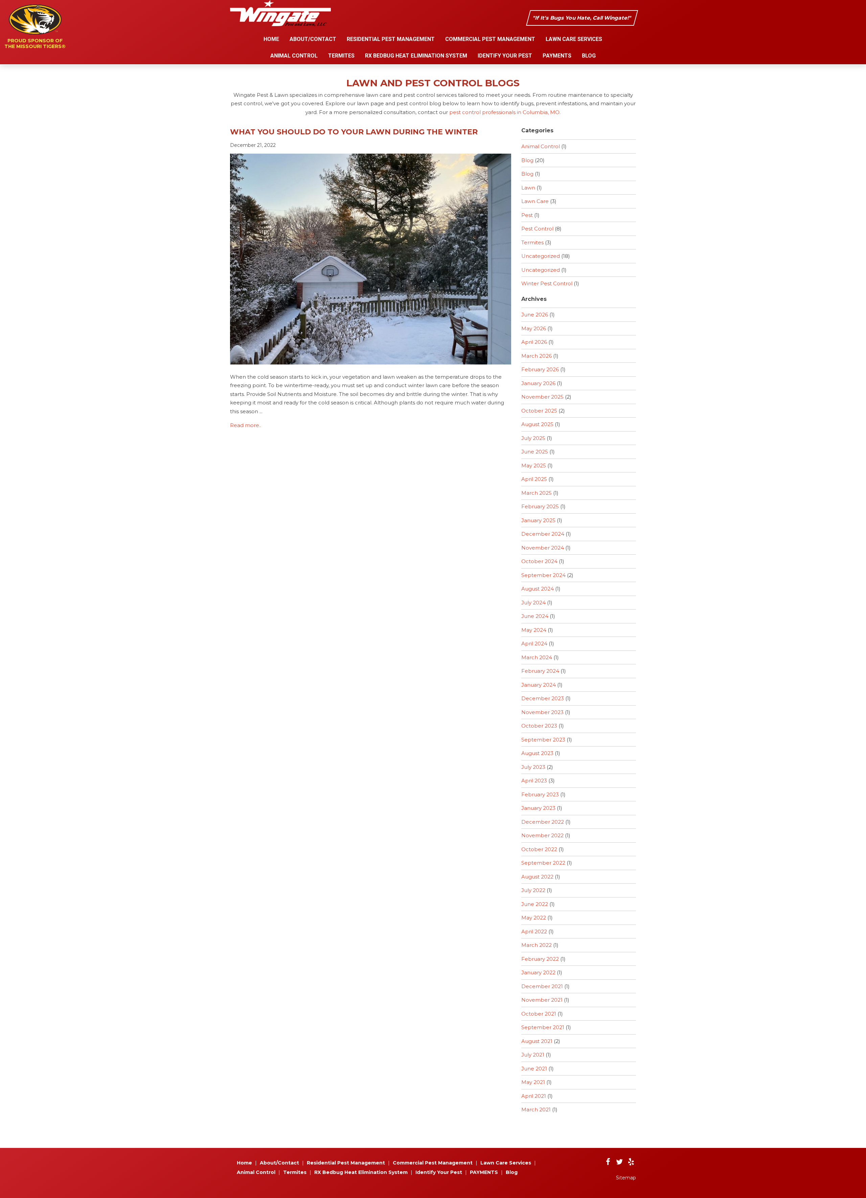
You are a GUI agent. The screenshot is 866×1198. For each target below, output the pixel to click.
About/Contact (313, 39)
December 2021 (542, 986)
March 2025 (536, 493)
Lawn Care (535, 201)
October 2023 (539, 726)
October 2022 (539, 849)
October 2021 (538, 1014)
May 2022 (533, 917)
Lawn (528, 187)
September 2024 (543, 575)
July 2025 (533, 438)
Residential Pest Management (391, 39)
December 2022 (542, 822)
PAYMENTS (557, 55)
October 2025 (539, 410)
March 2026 (536, 356)
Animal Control (294, 55)
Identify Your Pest (505, 55)
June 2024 (534, 616)
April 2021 (533, 1096)
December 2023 (542, 698)
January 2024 (538, 685)
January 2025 (538, 520)
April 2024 (534, 643)
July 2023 (533, 767)
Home (271, 39)
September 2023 (543, 739)
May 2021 (533, 1082)
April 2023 (534, 780)
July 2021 (532, 1054)
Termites (341, 55)
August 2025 (537, 424)
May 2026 (533, 328)
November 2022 (542, 835)
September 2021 (542, 1027)
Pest (527, 215)
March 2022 (536, 945)
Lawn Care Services (574, 39)
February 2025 (540, 506)
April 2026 (534, 342)
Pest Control (537, 228)
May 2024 (533, 630)
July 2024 (533, 602)
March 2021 (536, 1109)
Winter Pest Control (546, 283)
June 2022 (534, 904)
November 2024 (542, 548)
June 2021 (534, 1068)
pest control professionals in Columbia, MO (504, 112)
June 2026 (534, 314)
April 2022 (534, 931)
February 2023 (540, 794)
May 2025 (533, 465)
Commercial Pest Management (490, 39)
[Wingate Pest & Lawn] (280, 25)
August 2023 (537, 753)
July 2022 (533, 890)
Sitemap (626, 1178)
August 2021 (536, 1041)
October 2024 (539, 561)
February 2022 (540, 959)
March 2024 (536, 657)
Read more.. (245, 425)
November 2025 (542, 397)
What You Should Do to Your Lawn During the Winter (354, 131)
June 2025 (534, 451)
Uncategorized (540, 256)
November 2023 (542, 712)
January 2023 (538, 808)
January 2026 (538, 383)
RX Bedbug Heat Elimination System (416, 55)
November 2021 (542, 1000)
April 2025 (534, 479)
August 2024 (537, 588)
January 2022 (538, 972)
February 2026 (540, 369)
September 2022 (543, 863)
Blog (589, 55)
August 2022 (537, 876)
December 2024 (542, 534)
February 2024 (540, 671)
